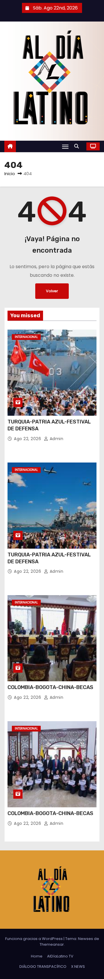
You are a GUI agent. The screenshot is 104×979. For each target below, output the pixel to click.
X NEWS (78, 966)
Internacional (26, 337)
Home (36, 956)
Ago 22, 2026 (28, 439)
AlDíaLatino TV (60, 956)
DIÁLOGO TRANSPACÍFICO (42, 966)
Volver (52, 291)
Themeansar (52, 944)
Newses (85, 938)
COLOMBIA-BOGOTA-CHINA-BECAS (50, 687)
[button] (78, 146)
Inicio (9, 174)
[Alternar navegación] (65, 146)
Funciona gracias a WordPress (34, 938)
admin (55, 439)
